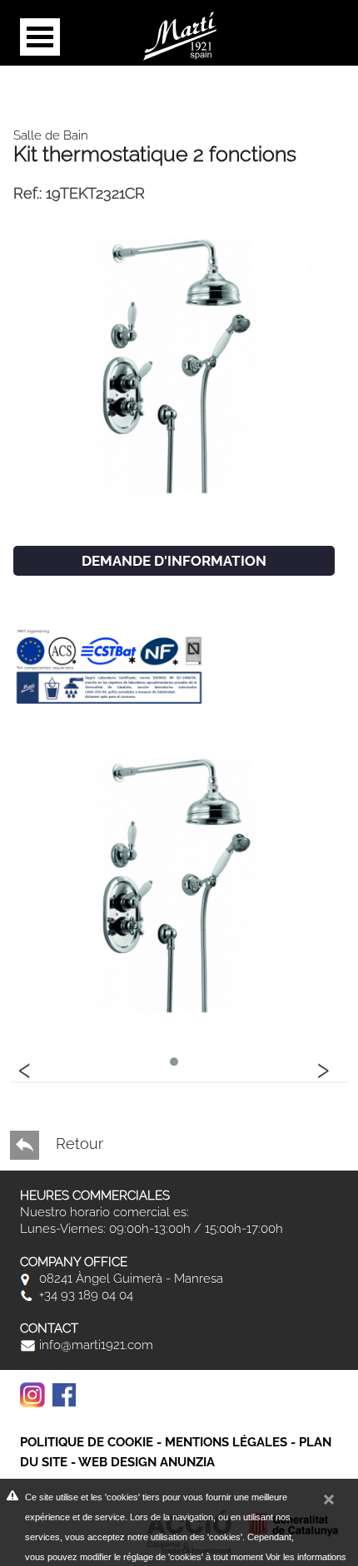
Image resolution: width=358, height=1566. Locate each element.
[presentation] (24, 1068)
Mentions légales (226, 1442)
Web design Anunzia (146, 1462)
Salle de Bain (50, 135)
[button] (174, 1061)
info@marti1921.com (94, 1345)
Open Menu (40, 37)
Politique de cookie (86, 1442)
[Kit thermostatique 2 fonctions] (174, 364)
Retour (77, 1143)
